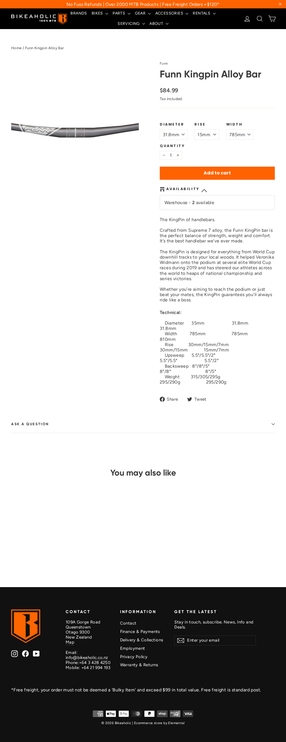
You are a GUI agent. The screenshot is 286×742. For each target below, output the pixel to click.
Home (16, 48)
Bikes (98, 13)
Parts (119, 13)
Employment (132, 648)
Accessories (169, 13)
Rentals (202, 13)
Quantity (172, 146)
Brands (78, 13)
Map (70, 642)
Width (234, 124)
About (156, 23)
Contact (128, 623)
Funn (164, 63)
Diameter (172, 124)
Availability (182, 189)
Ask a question (30, 424)
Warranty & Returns (139, 664)
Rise (199, 124)
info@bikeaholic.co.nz (87, 657)
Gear (141, 13)
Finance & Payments (140, 631)
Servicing (129, 23)
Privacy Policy (134, 656)
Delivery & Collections (141, 639)
